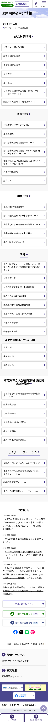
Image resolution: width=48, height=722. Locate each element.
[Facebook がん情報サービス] (24, 695)
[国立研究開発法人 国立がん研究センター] (12, 687)
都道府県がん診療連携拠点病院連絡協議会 (24, 382)
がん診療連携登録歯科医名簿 (19, 539)
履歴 (41, 644)
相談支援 (22, 196)
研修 (22, 254)
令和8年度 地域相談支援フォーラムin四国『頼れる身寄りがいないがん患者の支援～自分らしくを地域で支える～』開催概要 (24, 522)
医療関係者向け (22, 4)
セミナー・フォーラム (22, 452)
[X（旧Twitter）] (21, 632)
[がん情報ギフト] (35, 687)
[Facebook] (15, 632)
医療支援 (22, 114)
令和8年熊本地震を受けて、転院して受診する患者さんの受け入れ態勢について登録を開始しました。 (24, 590)
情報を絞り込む (10, 24)
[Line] (27, 632)
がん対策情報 (22, 36)
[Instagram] (32, 632)
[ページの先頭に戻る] (43, 708)
